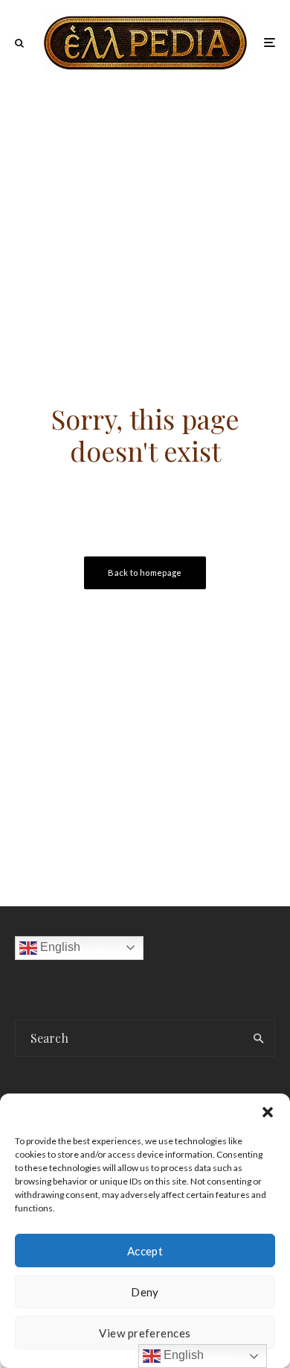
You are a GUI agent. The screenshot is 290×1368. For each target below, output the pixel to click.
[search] (258, 1038)
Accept (145, 1251)
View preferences (144, 1333)
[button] (267, 1112)
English (58, 947)
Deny (145, 1292)
